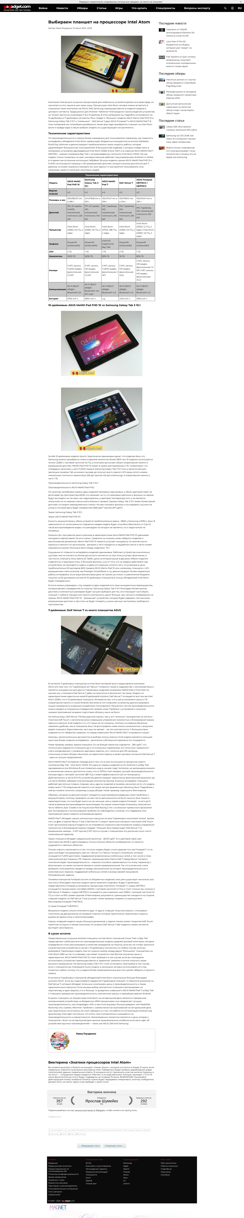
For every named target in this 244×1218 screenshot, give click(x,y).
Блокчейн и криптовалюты (98, 1166)
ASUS (64, 1134)
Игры (119, 8)
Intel (72, 1134)
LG (124, 1180)
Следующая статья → (114, 1146)
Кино (88, 1178)
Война (43, 8)
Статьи (101, 8)
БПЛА (88, 1163)
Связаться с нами (56, 1180)
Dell (148, 1130)
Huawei (126, 1172)
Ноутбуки (165, 1175)
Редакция (52, 1163)
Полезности (91, 1175)
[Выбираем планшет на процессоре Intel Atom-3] (101, 419)
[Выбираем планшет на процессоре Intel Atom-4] (101, 645)
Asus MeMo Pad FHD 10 (76, 1130)
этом (92, 790)
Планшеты (131, 1130)
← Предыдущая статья (89, 1146)
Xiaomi (126, 1169)
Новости (62, 8)
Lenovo (126, 1183)
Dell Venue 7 (94, 1130)
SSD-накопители (168, 1163)
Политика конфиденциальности (63, 1174)
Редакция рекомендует (97, 1172)
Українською (54, 1194)
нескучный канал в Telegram (90, 1110)
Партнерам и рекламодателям (62, 1186)
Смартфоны (166, 1169)
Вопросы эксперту (197, 8)
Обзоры (82, 8)
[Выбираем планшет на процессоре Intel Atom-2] (101, 343)
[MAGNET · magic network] (58, 1208)
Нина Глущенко (64, 28)
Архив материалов (57, 1177)
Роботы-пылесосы (169, 1166)
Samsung (54, 1134)
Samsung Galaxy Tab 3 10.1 (113, 1130)
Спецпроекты (165, 8)
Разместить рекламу (58, 1183)
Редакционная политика (59, 1166)
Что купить (139, 8)
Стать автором (55, 1192)
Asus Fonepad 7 (57, 1130)
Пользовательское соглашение (63, 1189)
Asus (141, 1130)
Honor (126, 1175)
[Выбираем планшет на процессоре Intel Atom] (101, 64)
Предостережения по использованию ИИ (58, 1170)
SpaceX (89, 1180)
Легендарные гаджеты (96, 1169)
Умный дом (91, 1183)
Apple (125, 1166)
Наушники (166, 1172)
